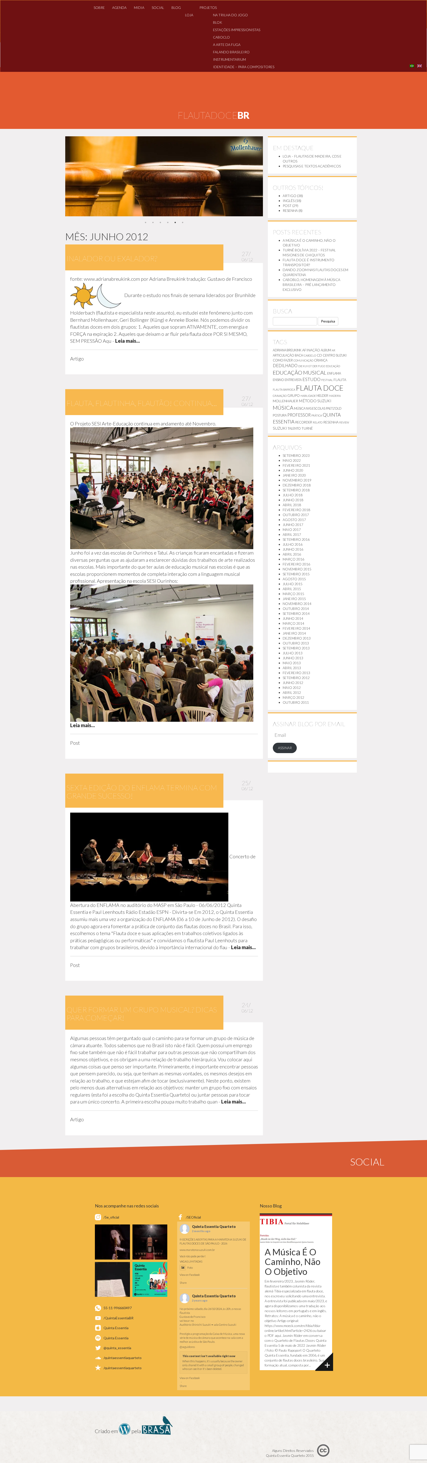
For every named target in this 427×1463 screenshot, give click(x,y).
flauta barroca (284, 389)
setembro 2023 (296, 455)
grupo (293, 395)
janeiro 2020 (294, 475)
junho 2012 (293, 683)
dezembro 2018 (297, 485)
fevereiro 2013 (296, 673)
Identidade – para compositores (243, 67)
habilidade (308, 395)
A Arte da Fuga (226, 44)
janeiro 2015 (294, 599)
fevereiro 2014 (296, 628)
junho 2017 (293, 524)
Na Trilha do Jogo (230, 15)
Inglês (289, 201)
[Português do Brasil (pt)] (412, 65)
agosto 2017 (294, 520)
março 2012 (293, 697)
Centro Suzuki (334, 355)
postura (280, 415)
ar (333, 350)
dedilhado (285, 365)
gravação (280, 395)
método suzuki (315, 400)
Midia (139, 7)
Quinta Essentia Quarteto (214, 1227)
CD (319, 355)
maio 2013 (292, 663)
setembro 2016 (296, 539)
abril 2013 (292, 668)
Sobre (99, 7)
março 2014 (293, 623)
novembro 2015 (297, 569)
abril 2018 (292, 505)
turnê (307, 428)
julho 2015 (292, 584)
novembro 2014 (297, 603)
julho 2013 (292, 653)
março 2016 (293, 559)
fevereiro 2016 (296, 564)
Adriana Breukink (287, 350)
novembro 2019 (297, 480)
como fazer (283, 360)
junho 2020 (293, 470)
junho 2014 (293, 618)
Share (183, 1282)
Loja (189, 15)
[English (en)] (419, 65)
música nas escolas (309, 408)
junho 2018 (293, 500)
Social (158, 7)
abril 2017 (292, 534)
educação (333, 366)
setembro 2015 (296, 574)
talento (294, 428)
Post (287, 205)
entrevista (293, 380)
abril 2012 (292, 692)
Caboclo (221, 37)
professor (299, 415)
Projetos (208, 7)
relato (317, 422)
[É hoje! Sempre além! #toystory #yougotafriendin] (112, 1242)
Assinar (285, 748)
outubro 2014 (296, 608)
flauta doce (319, 387)
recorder (303, 422)
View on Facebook (190, 1274)
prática (316, 415)
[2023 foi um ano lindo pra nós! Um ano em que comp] (112, 1279)
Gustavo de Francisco (192, 1316)
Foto (190, 1267)
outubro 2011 (296, 702)
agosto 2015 (294, 579)
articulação (283, 355)
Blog (176, 7)
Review (344, 422)
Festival (327, 379)
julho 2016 (292, 544)
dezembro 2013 (297, 638)
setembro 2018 (296, 490)
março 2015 (293, 594)
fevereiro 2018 (296, 510)
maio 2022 (292, 460)
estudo (311, 379)
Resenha (290, 210)
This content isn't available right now (208, 1356)
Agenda (119, 7)
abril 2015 (292, 589)
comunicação (303, 360)
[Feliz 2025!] (150, 1242)
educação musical (299, 372)
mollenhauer (285, 401)
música (283, 407)
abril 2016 (292, 554)
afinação (311, 350)
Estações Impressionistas (236, 30)
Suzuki (280, 428)
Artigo (289, 196)
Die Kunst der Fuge (311, 366)
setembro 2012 (296, 678)
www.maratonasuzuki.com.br (197, 1249)
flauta (340, 380)
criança (320, 360)
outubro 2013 (296, 643)
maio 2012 (292, 687)
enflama (334, 373)
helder (322, 396)
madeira (335, 395)
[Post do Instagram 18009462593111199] (150, 1279)
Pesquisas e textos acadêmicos (312, 166)
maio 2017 (292, 529)
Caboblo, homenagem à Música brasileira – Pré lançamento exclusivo (311, 285)
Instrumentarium (229, 59)
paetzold (334, 408)
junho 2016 (293, 549)
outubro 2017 (296, 515)
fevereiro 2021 (296, 465)
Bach (299, 355)
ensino (278, 380)
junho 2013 (293, 658)
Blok (217, 22)
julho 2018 (292, 495)
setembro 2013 (296, 648)
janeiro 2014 (294, 633)
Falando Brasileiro (231, 52)
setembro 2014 (296, 613)
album (326, 350)
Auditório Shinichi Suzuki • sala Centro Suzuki (208, 1324)
